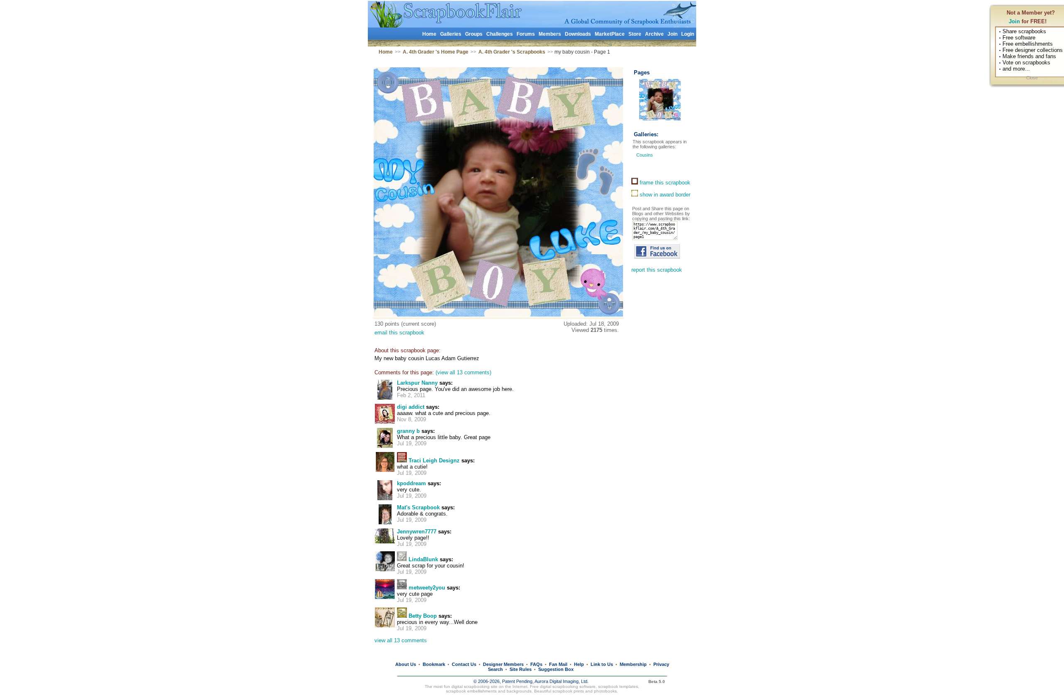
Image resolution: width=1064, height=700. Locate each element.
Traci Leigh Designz (434, 460)
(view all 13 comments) (463, 372)
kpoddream (411, 483)
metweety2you (427, 588)
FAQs (536, 664)
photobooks (605, 691)
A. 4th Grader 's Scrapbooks (511, 52)
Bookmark (434, 664)
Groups (474, 34)
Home (429, 34)
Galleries (450, 34)
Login (687, 34)
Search (495, 669)
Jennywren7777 (416, 531)
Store (634, 34)
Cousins (644, 154)
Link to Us (602, 664)
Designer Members (503, 664)
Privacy (661, 664)
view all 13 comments (400, 640)
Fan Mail (558, 664)
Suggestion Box (556, 669)
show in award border (664, 195)
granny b (408, 431)
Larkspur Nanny (417, 383)
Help (579, 664)
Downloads (578, 34)
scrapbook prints (568, 691)
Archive (654, 34)
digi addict (410, 407)
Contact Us (464, 664)
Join (1014, 21)
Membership (633, 664)
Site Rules (521, 669)
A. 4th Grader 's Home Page (435, 52)
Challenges (499, 34)
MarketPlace (610, 34)
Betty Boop (423, 616)
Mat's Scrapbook (418, 507)
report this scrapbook (656, 270)
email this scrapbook (399, 332)
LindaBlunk (423, 559)
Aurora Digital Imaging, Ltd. (561, 681)
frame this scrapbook (664, 182)
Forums (526, 34)
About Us (405, 664)
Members (550, 34)
